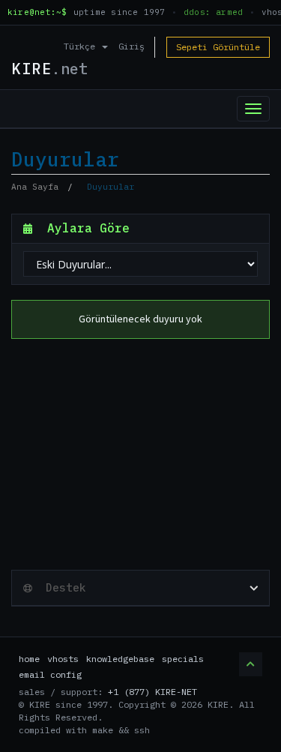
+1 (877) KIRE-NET (152, 691)
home (29, 658)
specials (183, 658)
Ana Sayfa (34, 186)
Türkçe (82, 46)
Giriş (131, 46)
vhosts (63, 658)
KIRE (49, 68)
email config (50, 674)
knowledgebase (120, 658)
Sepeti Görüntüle (218, 46)
